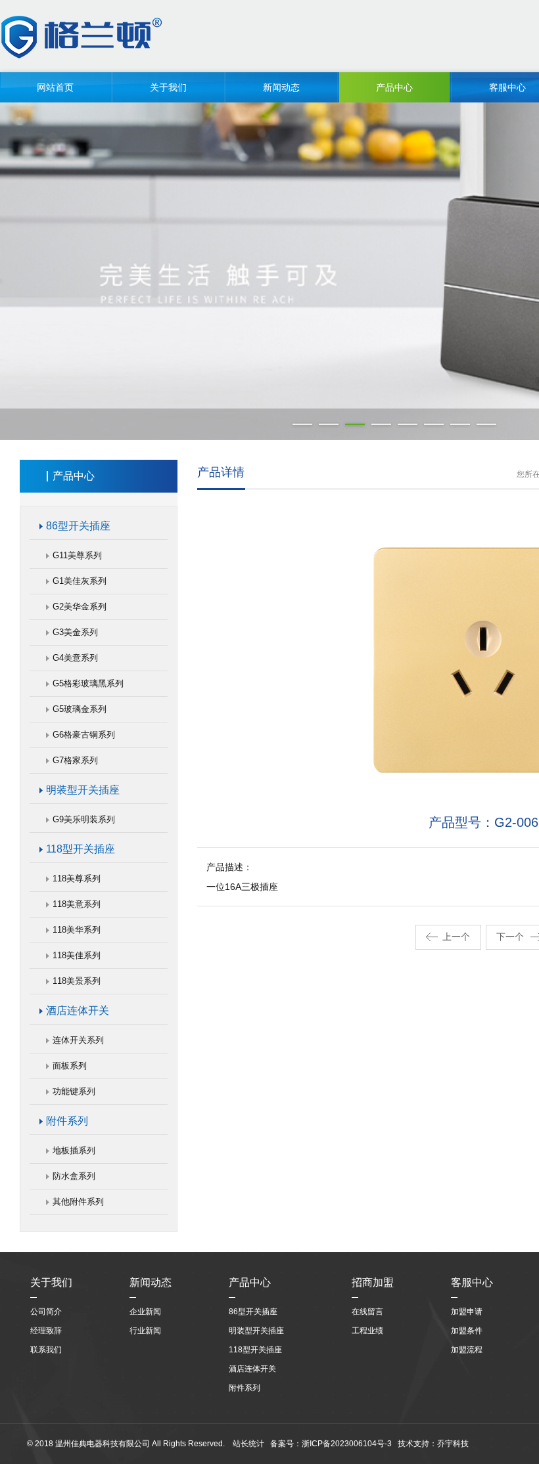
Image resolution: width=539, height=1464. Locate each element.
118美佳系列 (77, 955)
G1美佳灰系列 (79, 581)
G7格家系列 (75, 760)
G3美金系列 (75, 632)
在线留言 (367, 1311)
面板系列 (70, 1066)
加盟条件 (466, 1330)
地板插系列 (74, 1150)
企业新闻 (145, 1311)
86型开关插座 (78, 525)
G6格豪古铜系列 (84, 735)
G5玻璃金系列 (79, 709)
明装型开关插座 (83, 789)
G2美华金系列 (79, 606)
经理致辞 (46, 1330)
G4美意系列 (75, 658)
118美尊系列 (77, 878)
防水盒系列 (74, 1176)
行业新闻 (145, 1330)
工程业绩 (367, 1330)
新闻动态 (281, 87)
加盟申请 (466, 1311)
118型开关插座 (80, 848)
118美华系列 (77, 930)
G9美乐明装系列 (84, 819)
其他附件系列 (78, 1202)
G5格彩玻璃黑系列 (88, 683)
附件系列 (67, 1120)
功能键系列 (74, 1091)
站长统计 (248, 1443)
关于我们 (168, 87)
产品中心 (394, 87)
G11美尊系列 (77, 555)
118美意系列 (77, 904)
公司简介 (46, 1311)
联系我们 (46, 1349)
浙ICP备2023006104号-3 (347, 1443)
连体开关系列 (78, 1040)
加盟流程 (466, 1349)
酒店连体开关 (77, 1010)
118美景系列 (77, 981)
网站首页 (55, 87)
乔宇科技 (453, 1443)
